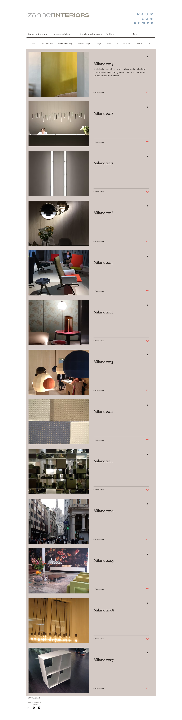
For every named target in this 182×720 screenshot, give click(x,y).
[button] (150, 43)
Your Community (65, 44)
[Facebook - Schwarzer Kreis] (34, 708)
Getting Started (47, 44)
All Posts (31, 44)
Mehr (138, 44)
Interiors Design (84, 44)
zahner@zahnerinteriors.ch (34, 702)
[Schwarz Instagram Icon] (28, 708)
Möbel (109, 44)
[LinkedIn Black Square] (39, 708)
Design (98, 44)
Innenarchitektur (123, 44)
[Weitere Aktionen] (148, 57)
